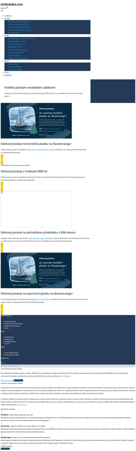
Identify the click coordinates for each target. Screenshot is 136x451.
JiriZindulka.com (12, 4)
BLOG (6, 72)
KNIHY (6, 61)
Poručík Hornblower (15, 69)
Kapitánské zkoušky (15, 47)
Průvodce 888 (13, 64)
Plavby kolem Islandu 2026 (18, 24)
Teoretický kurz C (9, 337)
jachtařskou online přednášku (42, 238)
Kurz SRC (7, 343)
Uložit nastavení (6, 446)
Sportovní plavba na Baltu (11, 355)
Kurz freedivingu (14, 55)
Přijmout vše (18, 380)
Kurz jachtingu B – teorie (17, 44)
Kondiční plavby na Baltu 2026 (19, 27)
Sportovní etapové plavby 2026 (19, 21)
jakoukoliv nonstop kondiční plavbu (41, 150)
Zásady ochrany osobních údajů (13, 323)
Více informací (65, 376)
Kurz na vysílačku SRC (16, 52)
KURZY (6, 35)
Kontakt (6, 328)
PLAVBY (7, 18)
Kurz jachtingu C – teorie (17, 41)
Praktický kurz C (8, 339)
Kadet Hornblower (15, 67)
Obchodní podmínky (10, 321)
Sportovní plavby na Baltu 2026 (19, 30)
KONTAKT (8, 75)
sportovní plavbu (42, 299)
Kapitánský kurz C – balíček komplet (21, 38)
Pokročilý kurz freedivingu (17, 58)
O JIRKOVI (7, 16)
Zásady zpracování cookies (12, 326)
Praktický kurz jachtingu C (17, 50)
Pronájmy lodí (13, 33)
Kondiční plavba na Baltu (11, 352)
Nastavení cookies (7, 380)
